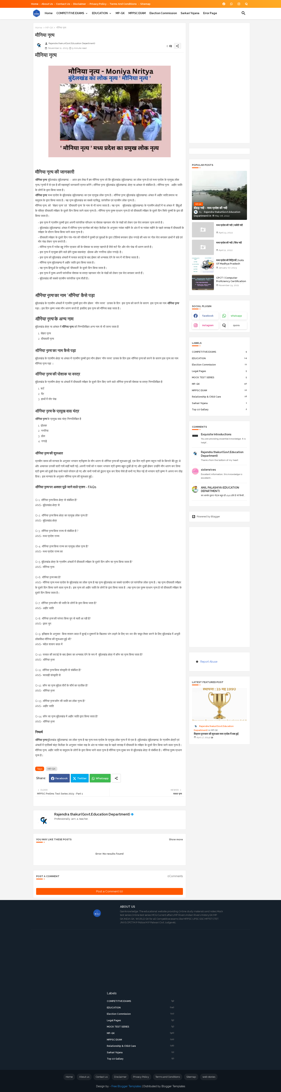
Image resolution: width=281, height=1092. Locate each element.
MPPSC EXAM (137, 13)
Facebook (61, 778)
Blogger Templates (173, 1086)
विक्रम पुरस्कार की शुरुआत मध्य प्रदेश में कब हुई (216, 733)
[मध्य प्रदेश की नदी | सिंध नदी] (203, 247)
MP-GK (120, 13)
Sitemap (145, 3)
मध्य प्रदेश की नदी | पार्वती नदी (229, 225)
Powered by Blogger (208, 516)
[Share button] (116, 778)
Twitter (82, 778)
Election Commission (163, 13)
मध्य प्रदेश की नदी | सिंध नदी (229, 242)
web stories (208, 1076)
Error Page (210, 13)
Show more (176, 839)
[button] (243, 13)
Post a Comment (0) (109, 891)
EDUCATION (100, 13)
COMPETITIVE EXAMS (70, 13)
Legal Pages (219, 371)
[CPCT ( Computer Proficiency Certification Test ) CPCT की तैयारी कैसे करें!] (203, 282)
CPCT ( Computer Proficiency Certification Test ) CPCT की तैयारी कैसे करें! (231, 283)
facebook (208, 316)
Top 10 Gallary (219, 409)
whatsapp (236, 316)
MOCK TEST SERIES (219, 377)
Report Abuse (208, 661)
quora (236, 325)
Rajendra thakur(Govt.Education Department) (92, 814)
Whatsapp (102, 778)
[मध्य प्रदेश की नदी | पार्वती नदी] (203, 229)
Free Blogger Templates (126, 1086)
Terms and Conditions (123, 3)
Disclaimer (80, 3)
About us (84, 1076)
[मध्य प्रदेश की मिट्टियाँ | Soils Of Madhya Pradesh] (203, 265)
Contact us (63, 3)
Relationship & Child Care (219, 396)
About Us (47, 3)
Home (34, 3)
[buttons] (224, 4)
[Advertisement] (219, 83)
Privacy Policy (98, 3)
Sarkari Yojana (190, 13)
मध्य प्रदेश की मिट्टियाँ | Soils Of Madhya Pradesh (230, 262)
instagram (208, 325)
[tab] (48, 13)
